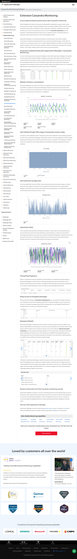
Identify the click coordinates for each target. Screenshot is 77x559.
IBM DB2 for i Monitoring (10, 91)
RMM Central (6, 238)
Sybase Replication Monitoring (9, 73)
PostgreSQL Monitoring (9, 81)
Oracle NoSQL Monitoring (7, 112)
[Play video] (71, 460)
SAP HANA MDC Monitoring (8, 119)
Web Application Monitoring (7, 171)
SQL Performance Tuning (10, 56)
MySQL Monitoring (8, 66)
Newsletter (28, 551)
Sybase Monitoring (8, 69)
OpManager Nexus (7, 222)
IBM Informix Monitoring (10, 78)
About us (11, 548)
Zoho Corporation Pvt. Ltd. (35, 555)
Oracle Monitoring (8, 41)
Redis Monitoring (8, 106)
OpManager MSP (7, 219)
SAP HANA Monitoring (9, 115)
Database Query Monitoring (8, 129)
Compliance (44, 548)
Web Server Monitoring (9, 157)
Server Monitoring (7, 24)
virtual (65, 408)
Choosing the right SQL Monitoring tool (9, 143)
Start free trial (46, 433)
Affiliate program (17, 551)
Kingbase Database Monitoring (9, 137)
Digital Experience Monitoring (7, 167)
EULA (17, 548)
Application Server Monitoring (7, 154)
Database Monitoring (8, 35)
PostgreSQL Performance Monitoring (10, 85)
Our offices (47, 551)
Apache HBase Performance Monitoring (10, 123)
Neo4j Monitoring (8, 38)
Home (26, 9)
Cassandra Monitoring (9, 103)
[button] (44, 355)
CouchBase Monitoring (9, 109)
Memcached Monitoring (10, 126)
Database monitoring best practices (9, 147)
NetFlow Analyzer (7, 225)
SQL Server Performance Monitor (10, 59)
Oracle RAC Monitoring (9, 44)
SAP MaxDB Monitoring (9, 94)
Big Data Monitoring (8, 150)
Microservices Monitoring (9, 179)
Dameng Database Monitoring (8, 133)
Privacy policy (54, 548)
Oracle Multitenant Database (8, 47)
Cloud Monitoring (7, 32)
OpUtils (5, 235)
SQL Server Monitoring (9, 53)
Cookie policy (64, 548)
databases (55, 410)
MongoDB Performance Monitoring (9, 100)
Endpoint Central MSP (8, 241)
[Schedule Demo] (74, 551)
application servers (48, 408)
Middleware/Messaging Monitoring (9, 175)
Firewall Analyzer (7, 232)
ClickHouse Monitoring (9, 140)
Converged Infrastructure (9, 29)
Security (36, 548)
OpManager (6, 217)
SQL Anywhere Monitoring (7, 63)
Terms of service (26, 548)
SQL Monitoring (8, 50)
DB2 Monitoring (8, 76)
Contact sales (37, 551)
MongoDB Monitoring (9, 96)
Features (30, 9)
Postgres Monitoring (9, 88)
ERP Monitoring (7, 182)
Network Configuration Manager (8, 229)
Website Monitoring (8, 163)
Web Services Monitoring (9, 160)
